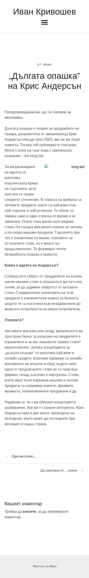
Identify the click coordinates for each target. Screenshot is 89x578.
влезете (29, 511)
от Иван (44, 64)
